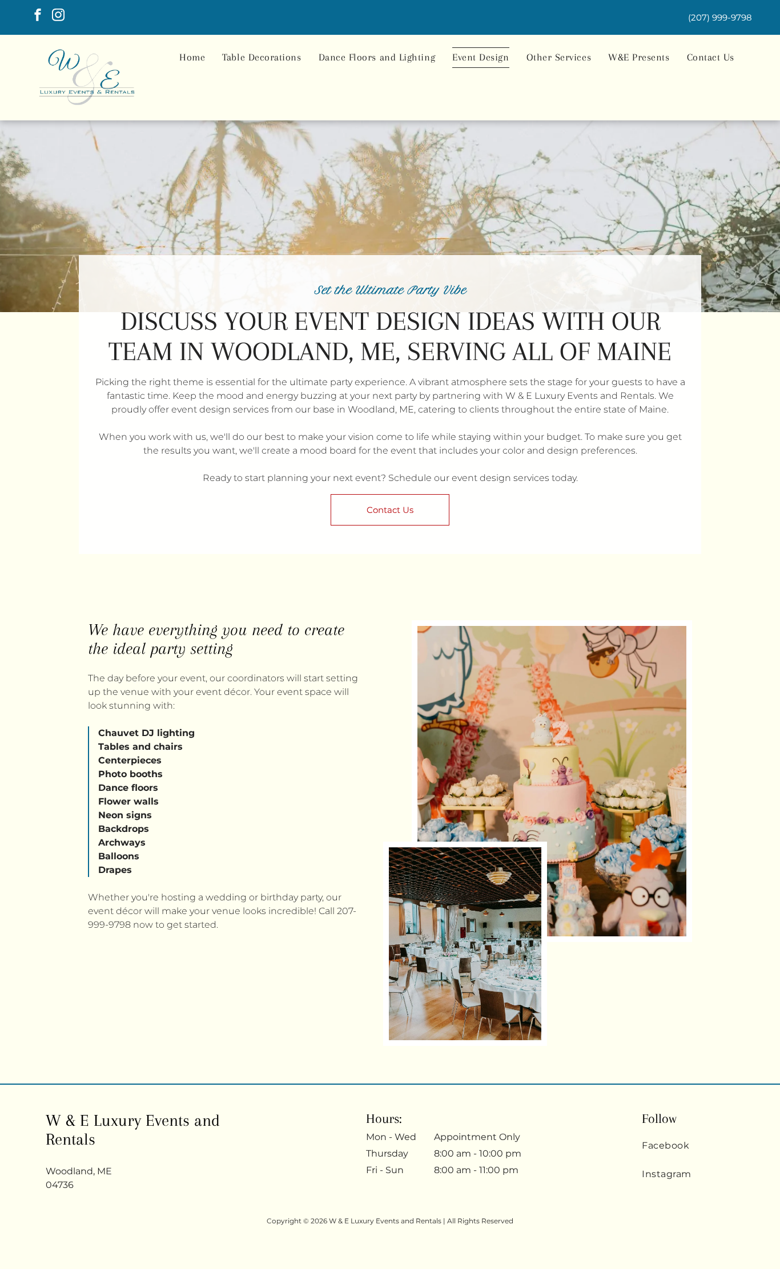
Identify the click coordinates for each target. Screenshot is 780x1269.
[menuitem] (192, 57)
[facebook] (38, 16)
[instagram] (58, 16)
